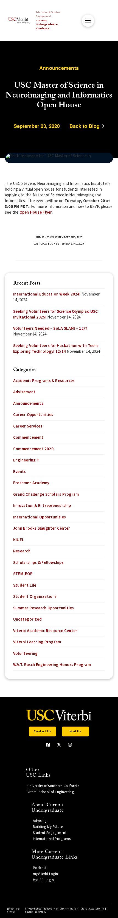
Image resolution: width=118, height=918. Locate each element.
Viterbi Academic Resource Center (45, 631)
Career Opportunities (33, 415)
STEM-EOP (23, 574)
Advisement (24, 392)
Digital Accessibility (92, 909)
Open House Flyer (35, 212)
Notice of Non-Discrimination (60, 909)
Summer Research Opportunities (43, 608)
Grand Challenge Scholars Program (46, 494)
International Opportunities (39, 517)
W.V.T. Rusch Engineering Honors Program (52, 665)
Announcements (28, 403)
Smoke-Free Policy (35, 912)
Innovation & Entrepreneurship (42, 506)
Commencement (28, 437)
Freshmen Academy (31, 483)
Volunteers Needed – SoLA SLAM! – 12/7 (50, 328)
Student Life (24, 585)
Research (21, 551)
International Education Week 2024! (47, 294)
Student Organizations (35, 596)
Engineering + (26, 460)
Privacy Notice (33, 909)
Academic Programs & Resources (44, 381)
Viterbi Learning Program (37, 642)
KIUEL (18, 540)
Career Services (27, 426)
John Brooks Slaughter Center (41, 528)
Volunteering (25, 653)
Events (19, 472)
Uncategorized (27, 619)
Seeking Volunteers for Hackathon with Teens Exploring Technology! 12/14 (56, 348)
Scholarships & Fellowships (38, 563)
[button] (88, 21)
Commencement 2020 (33, 449)
